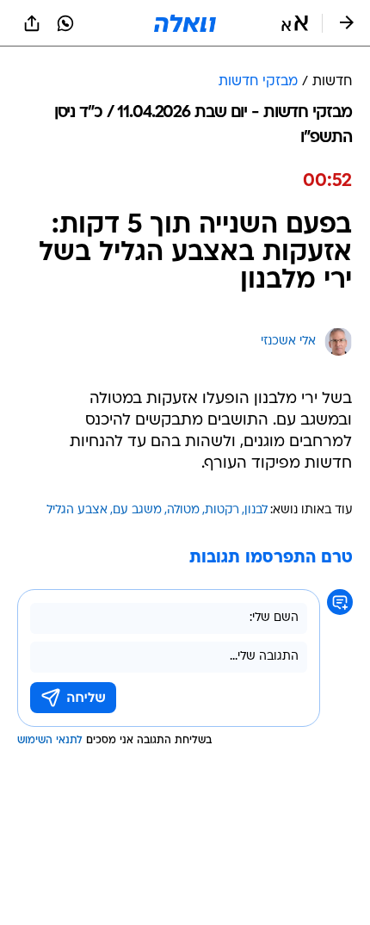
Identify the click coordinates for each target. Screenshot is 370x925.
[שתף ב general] (31, 23)
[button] (294, 23)
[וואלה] (185, 23)
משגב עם (137, 510)
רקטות (222, 510)
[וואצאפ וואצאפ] (65, 23)
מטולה (183, 510)
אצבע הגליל (77, 510)
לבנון (256, 510)
